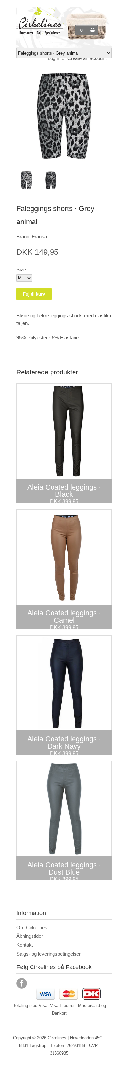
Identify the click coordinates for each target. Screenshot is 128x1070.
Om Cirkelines (31, 927)
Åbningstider (29, 936)
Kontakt (24, 945)
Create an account (87, 58)
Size (21, 269)
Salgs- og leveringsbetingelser (48, 954)
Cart (82, 30)
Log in (54, 58)
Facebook (21, 983)
